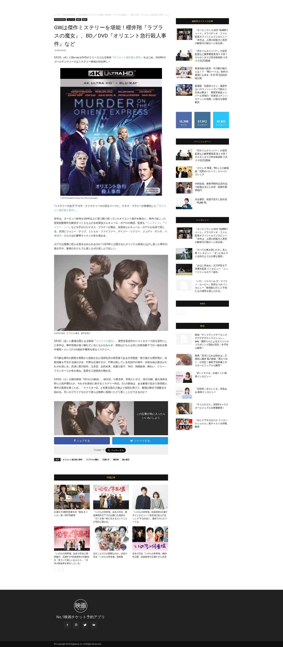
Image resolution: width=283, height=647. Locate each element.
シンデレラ (153, 222)
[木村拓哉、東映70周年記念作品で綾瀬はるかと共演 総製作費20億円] (184, 187)
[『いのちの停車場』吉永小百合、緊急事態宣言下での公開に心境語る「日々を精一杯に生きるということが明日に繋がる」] (111, 497)
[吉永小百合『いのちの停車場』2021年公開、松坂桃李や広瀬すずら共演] (150, 538)
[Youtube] (94, 625)
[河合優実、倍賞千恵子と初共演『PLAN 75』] (184, 203)
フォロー (202, 113)
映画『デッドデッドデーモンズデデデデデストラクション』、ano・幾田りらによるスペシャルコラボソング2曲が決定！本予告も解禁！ (212, 341)
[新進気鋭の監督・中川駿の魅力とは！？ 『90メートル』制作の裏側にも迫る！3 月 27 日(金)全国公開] (184, 72)
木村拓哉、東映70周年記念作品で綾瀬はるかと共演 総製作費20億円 (211, 187)
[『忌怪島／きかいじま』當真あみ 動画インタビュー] (184, 393)
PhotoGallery (69, 14)
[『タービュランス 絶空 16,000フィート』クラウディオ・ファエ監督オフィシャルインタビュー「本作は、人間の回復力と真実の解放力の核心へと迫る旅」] (184, 34)
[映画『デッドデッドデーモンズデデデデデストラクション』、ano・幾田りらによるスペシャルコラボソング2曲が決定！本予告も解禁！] (184, 339)
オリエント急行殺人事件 (127, 57)
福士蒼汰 (125, 459)
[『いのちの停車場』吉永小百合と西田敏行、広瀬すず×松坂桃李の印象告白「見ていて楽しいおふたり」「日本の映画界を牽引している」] (72, 538)
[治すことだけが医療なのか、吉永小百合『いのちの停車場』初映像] (111, 538)
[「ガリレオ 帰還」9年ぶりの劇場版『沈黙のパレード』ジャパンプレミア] (184, 172)
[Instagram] (76, 625)
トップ (57, 14)
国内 (78, 19)
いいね (184, 113)
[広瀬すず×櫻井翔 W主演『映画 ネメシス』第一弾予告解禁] (72, 497)
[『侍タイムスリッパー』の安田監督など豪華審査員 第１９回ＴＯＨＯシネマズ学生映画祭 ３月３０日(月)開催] (184, 55)
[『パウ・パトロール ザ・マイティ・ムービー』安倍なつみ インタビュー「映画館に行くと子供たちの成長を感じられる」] (184, 285)
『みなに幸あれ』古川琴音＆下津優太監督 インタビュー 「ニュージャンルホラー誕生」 (211, 268)
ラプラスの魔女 (104, 341)
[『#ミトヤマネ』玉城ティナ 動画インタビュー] (184, 377)
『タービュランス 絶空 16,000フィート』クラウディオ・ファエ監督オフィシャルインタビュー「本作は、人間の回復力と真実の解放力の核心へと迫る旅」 (211, 36)
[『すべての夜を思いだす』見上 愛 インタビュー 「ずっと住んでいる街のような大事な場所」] (184, 254)
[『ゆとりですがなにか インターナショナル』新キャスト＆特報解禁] (184, 424)
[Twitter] (85, 625)
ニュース (71, 19)
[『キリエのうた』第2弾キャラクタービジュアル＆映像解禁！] (184, 408)
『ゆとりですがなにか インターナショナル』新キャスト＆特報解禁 (211, 423)
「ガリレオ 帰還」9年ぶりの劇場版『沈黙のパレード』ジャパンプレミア (212, 171)
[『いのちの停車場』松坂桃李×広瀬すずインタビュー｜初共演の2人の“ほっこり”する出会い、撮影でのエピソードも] (150, 497)
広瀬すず (106, 459)
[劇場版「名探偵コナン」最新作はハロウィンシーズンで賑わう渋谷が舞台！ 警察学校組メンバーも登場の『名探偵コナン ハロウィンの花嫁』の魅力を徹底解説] (184, 90)
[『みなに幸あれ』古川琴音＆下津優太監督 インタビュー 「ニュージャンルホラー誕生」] (184, 269)
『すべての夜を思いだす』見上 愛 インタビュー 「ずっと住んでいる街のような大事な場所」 (211, 253)
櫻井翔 (116, 459)
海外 (84, 19)
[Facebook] (67, 625)
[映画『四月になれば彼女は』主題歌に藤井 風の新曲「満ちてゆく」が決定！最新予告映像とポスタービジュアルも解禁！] (184, 359)
